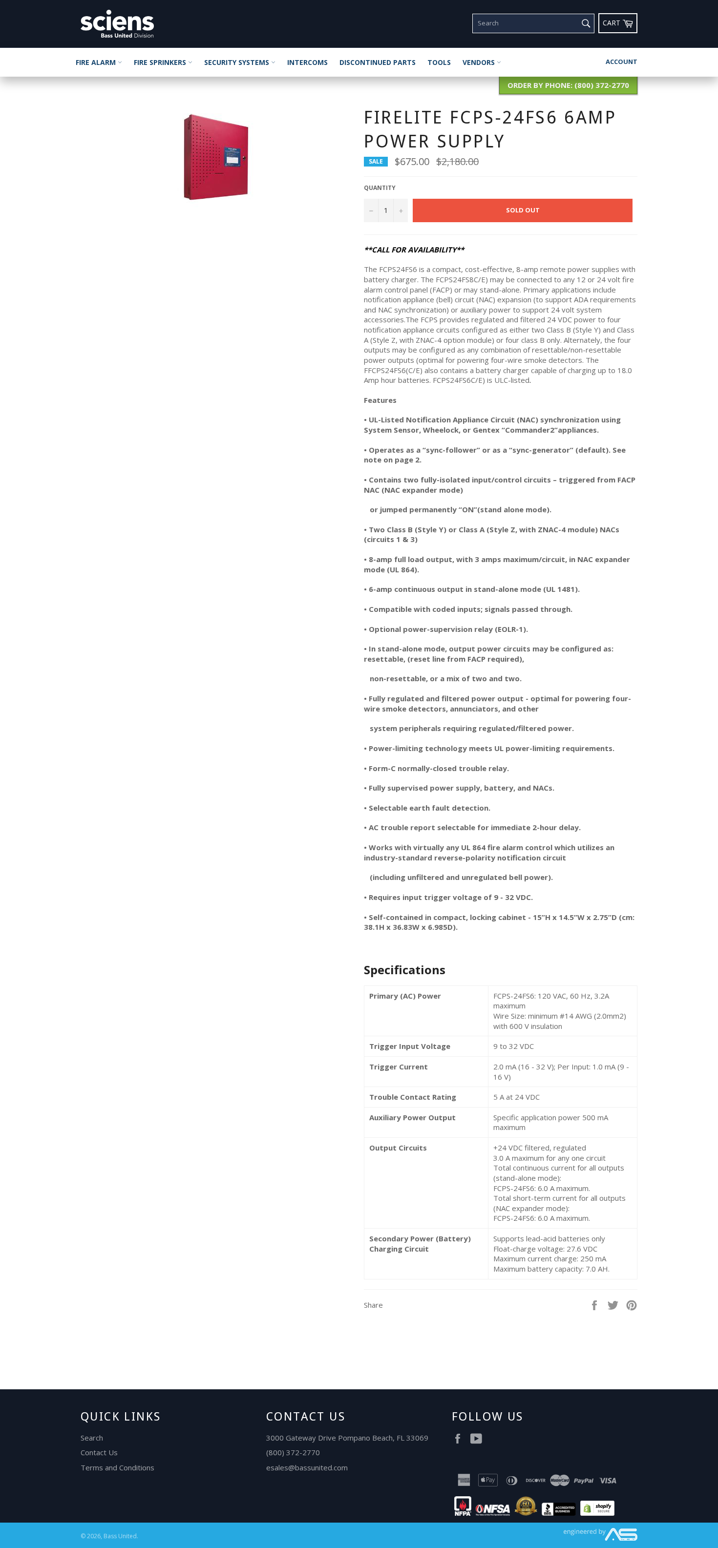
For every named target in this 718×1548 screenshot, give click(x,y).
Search (92, 1438)
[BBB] (559, 1513)
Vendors (480, 62)
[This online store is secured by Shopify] (597, 1513)
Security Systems (237, 62)
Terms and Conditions (117, 1467)
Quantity (380, 188)
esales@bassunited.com (307, 1467)
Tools (439, 62)
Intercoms (307, 62)
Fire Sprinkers (161, 62)
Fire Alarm (97, 62)
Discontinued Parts (377, 62)
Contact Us (99, 1452)
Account (621, 61)
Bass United (120, 1536)
